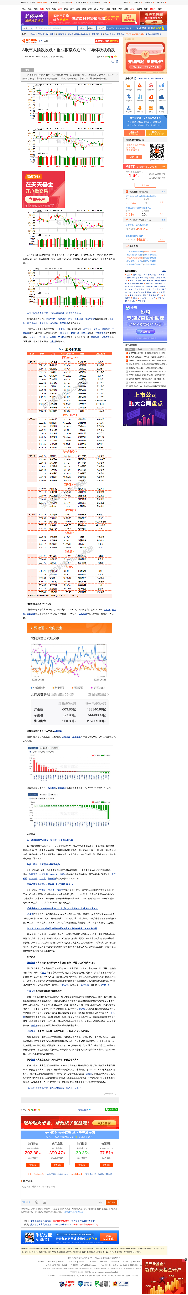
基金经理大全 (109, 34)
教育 (70, 319)
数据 (66, 9)
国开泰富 (150, 281)
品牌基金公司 (131, 271)
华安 (148, 283)
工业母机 (63, 329)
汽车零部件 (100, 333)
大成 (133, 278)
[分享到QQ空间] (115, 56)
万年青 (43, 878)
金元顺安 (148, 292)
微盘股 (89, 1073)
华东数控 (106, 329)
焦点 (30, 9)
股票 (36, 9)
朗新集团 (44, 874)
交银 (154, 292)
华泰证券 (31, 1031)
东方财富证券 (80, 2)
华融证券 (149, 286)
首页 (40, 41)
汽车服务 (64, 323)
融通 (135, 298)
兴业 (160, 298)
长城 (150, 275)
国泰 (129, 283)
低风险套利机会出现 (62, 1224)
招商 (139, 301)
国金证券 (31, 962)
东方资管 (142, 298)
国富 (140, 281)
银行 (102, 9)
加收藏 (32, 2)
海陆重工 (33, 874)
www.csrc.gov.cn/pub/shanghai (105, 1272)
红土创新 (128, 289)
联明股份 (44, 337)
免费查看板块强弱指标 (40, 1221)
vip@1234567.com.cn (88, 1265)
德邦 (129, 278)
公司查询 (127, 28)
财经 (24, 9)
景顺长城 (160, 289)
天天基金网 (83, 1109)
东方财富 (54, 2)
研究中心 (61, 1261)
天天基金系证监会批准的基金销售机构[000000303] (72, 1269)
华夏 (148, 289)
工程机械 (85, 985)
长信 (162, 275)
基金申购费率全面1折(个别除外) (43, 34)
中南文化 (54, 874)
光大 (131, 281)
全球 (72, 9)
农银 (144, 295)
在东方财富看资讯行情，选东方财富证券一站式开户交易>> (54, 313)
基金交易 (160, 2)
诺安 (131, 295)
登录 (24, 1202)
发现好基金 (61, 34)
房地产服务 (51, 319)
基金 (108, 9)
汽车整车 (52, 787)
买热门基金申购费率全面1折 (86, 1224)
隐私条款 (103, 1261)
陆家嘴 (82, 1009)
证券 (33, 1059)
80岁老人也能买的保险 (135, 34)
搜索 (160, 9)
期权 (54, 9)
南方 (140, 295)
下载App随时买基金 (153, 34)
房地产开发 (90, 319)
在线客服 (136, 1261)
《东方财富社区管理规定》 (73, 1212)
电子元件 (44, 323)
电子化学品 (32, 323)
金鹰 (142, 292)
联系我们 (72, 1261)
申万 (153, 298)
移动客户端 (41, 2)
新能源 (34, 1025)
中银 (143, 301)
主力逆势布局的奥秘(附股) (83, 1221)
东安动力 (33, 337)
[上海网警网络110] (67, 1284)
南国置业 (64, 333)
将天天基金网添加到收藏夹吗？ (107, 1258)
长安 (145, 275)
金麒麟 (53, 337)
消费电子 (105, 985)
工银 (141, 283)
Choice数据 (94, 2)
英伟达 (30, 914)
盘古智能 (87, 329)
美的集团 (31, 613)
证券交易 (148, 2)
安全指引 (82, 1261)
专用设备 (64, 985)
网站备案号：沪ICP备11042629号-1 (125, 1276)
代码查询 (110, 28)
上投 (149, 298)
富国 (158, 278)
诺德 (135, 295)
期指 (48, 9)
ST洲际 (42, 890)
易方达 (132, 301)
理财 (114, 9)
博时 (135, 275)
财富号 (153, 9)
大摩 (160, 292)
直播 (126, 9)
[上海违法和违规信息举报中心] (102, 1284)
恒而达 (97, 329)
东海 (141, 278)
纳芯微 (53, 341)
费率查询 (119, 28)
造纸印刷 (78, 319)
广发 (135, 281)
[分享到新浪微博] (112, 56)
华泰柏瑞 (161, 286)
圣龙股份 (62, 337)
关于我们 (41, 1261)
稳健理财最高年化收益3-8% (79, 34)
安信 (129, 275)
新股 (42, 9)
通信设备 (54, 323)
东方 (137, 278)
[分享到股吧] (105, 56)
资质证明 (51, 1261)
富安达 (153, 278)
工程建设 (58, 731)
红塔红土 (142, 289)
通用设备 (76, 736)
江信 (133, 292)
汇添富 (135, 289)
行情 (60, 9)
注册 (29, 1202)
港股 (84, 9)
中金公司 (31, 991)
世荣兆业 (85, 333)
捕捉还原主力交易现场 (40, 1224)
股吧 (132, 9)
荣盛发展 (75, 333)
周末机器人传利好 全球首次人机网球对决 (145, 383)
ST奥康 (51, 890)
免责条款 (93, 1261)
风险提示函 (114, 1261)
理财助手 (129, 78)
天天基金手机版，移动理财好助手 (150, 78)
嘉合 (154, 289)
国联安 (157, 281)
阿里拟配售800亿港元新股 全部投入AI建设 (146, 368)
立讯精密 (83, 613)
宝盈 (139, 275)
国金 (144, 281)
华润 (143, 286)
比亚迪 (107, 609)
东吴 (146, 278)
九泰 (129, 292)
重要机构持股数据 (61, 1221)
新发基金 (120, 34)
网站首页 (24, 2)
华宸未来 (158, 283)
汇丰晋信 (131, 286)
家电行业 (66, 736)
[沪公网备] (120, 1284)
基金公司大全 (97, 34)
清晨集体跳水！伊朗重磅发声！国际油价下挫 (146, 379)
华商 (155, 286)
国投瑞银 (135, 283)
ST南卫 (60, 890)
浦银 (159, 295)
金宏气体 (33, 878)
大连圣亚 (105, 337)
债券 (120, 9)
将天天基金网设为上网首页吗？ (80, 1258)
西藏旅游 (95, 337)
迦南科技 (52, 878)
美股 (78, 9)
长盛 (154, 275)
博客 (146, 9)
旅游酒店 (62, 319)
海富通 (138, 286)
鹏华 (154, 295)
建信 (138, 292)
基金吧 (139, 9)
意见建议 (126, 1261)
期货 (90, 9)
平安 (150, 295)
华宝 (152, 283)
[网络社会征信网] (85, 1284)
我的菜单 (136, 2)
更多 (164, 271)
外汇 (96, 9)
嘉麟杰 (63, 874)
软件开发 (62, 787)
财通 (158, 275)
